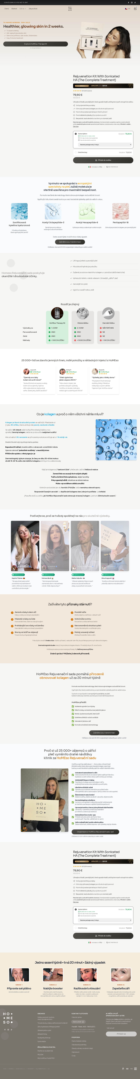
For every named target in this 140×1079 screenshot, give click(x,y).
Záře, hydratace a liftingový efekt (49, 1027)
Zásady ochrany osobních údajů (82, 1048)
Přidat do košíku (104, 160)
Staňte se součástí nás (45, 1051)
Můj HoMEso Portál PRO (46, 1058)
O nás (74, 1056)
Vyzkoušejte (42, 1041)
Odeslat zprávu (77, 1017)
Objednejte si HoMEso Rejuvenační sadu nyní (95, 832)
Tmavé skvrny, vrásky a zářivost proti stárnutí (52, 1023)
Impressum (75, 1052)
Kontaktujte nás (80, 1014)
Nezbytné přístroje (44, 1038)
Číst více (75, 126)
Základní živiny (42, 1034)
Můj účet (40, 1054)
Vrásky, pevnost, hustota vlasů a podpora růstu (46, 1018)
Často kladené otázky (79, 1041)
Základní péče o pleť (44, 1030)
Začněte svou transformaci (70, 242)
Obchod (41, 1014)
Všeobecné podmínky (79, 1045)
